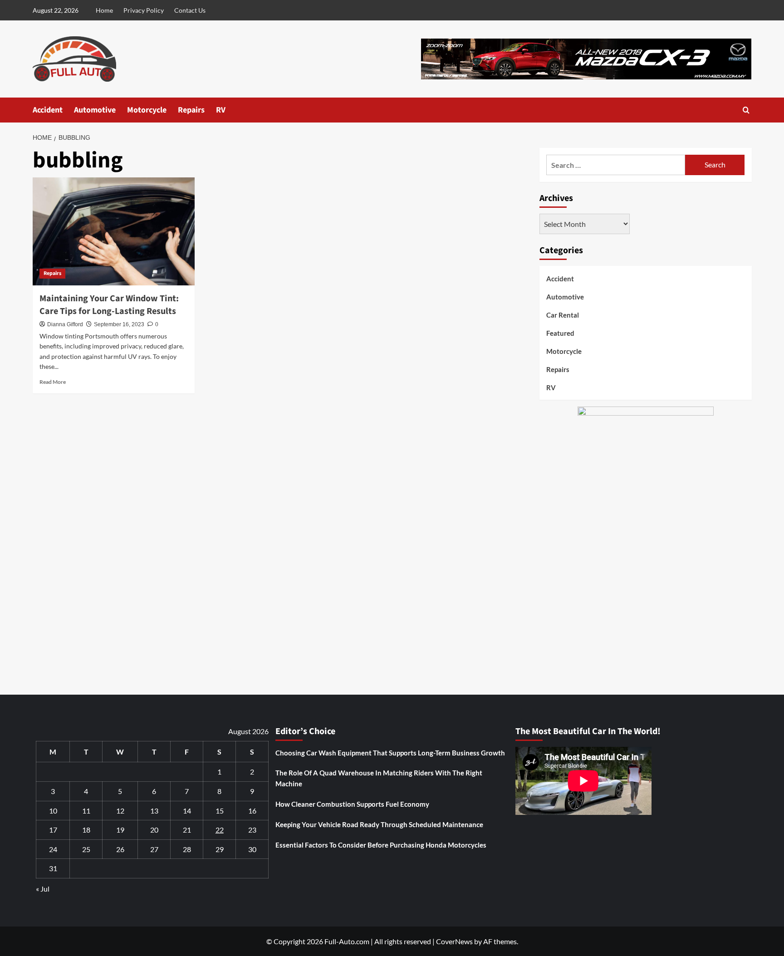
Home (104, 10)
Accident (48, 110)
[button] (746, 110)
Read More (52, 381)
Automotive (95, 110)
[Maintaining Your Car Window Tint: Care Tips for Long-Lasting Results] (114, 231)
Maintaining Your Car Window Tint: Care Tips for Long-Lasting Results (109, 305)
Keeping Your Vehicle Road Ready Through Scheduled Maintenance (379, 824)
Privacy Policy (143, 10)
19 (120, 829)
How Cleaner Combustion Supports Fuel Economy (352, 804)
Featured (560, 333)
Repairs (191, 110)
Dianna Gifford (65, 324)
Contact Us (190, 10)
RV (220, 110)
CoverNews (454, 941)
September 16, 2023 (119, 324)
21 (187, 829)
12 (120, 810)
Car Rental (562, 315)
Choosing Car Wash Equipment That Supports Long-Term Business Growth (390, 753)
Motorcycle (147, 110)
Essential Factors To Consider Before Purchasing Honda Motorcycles (380, 845)
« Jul (42, 888)
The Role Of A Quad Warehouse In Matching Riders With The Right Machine (378, 778)
